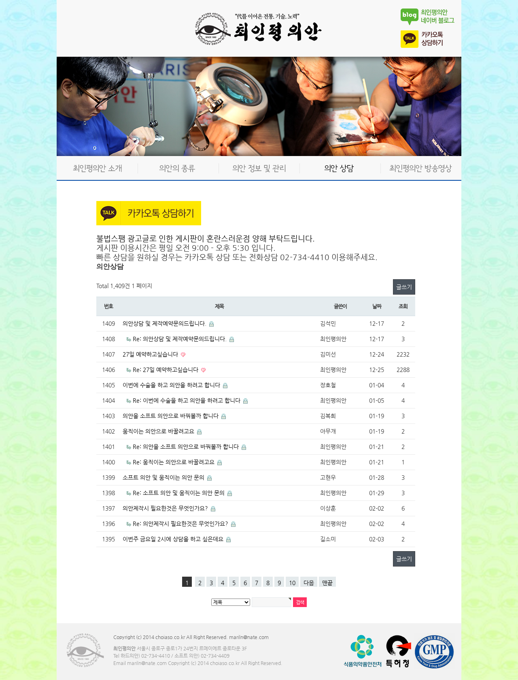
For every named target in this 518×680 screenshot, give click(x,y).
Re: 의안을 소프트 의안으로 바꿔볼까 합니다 (186, 446)
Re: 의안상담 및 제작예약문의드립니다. (180, 339)
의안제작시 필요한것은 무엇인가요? (166, 508)
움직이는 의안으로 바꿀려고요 (159, 431)
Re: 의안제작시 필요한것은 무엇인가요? (181, 523)
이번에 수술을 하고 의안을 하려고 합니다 (172, 385)
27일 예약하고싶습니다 (151, 354)
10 (292, 582)
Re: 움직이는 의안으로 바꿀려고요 (174, 462)
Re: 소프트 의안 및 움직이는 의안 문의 (179, 493)
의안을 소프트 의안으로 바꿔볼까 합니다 (171, 416)
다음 (309, 582)
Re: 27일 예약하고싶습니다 (166, 369)
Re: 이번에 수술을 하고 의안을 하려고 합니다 (187, 400)
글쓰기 (404, 287)
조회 (403, 306)
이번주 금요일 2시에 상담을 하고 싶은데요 (174, 539)
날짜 (376, 306)
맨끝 (327, 582)
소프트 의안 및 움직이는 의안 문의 (164, 477)
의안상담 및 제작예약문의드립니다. (165, 323)
